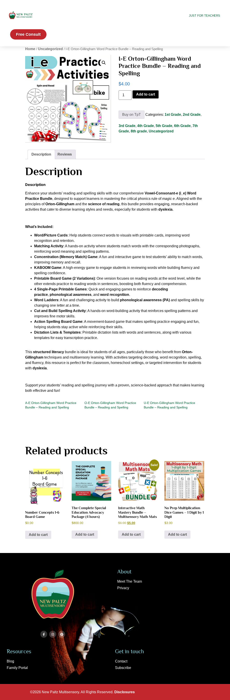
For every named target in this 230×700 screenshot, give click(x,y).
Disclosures (124, 692)
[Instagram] (52, 634)
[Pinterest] (61, 634)
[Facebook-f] (43, 634)
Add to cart (145, 94)
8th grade (139, 131)
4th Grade (145, 126)
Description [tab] (41, 154)
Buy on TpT (131, 114)
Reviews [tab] (65, 154)
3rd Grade (127, 126)
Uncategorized (50, 49)
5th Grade (164, 126)
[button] (104, 63)
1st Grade (173, 114)
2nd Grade (192, 114)
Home (30, 49)
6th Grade (182, 126)
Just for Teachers (204, 15)
